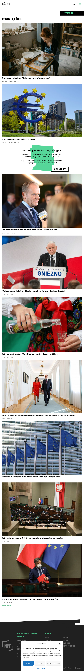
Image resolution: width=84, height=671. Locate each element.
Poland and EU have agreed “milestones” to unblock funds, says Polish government (31, 477)
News (11, 81)
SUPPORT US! (60, 169)
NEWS (47, 637)
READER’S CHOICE (69, 646)
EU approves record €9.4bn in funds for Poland (18, 139)
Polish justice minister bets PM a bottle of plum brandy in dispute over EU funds (30, 354)
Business (5, 81)
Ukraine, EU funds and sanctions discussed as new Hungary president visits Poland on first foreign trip (38, 415)
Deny (40, 663)
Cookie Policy (41, 668)
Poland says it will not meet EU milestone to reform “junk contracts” (26, 78)
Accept (28, 663)
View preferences (53, 663)
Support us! (68, 13)
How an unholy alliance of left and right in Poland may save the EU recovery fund (30, 599)
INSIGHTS (66, 637)
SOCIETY (66, 640)
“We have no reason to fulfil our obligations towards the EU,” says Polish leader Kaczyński (33, 291)
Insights (5, 602)
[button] (60, 644)
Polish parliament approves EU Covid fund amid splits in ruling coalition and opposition (32, 538)
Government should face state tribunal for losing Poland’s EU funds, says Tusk (29, 230)
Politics (16, 81)
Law (3, 233)
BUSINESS (66, 643)
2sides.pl (78, 668)
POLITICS (48, 640)
